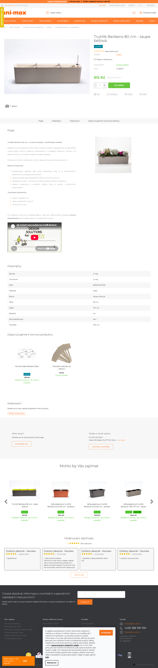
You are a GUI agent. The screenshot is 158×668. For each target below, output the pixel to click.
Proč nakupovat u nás (12, 627)
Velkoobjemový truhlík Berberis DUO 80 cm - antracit (97, 505)
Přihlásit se (85, 602)
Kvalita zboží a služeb (51, 624)
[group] (25, 499)
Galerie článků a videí (117, 5)
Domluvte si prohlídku (101, 447)
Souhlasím (106, 633)
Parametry (56, 121)
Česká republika (87, 624)
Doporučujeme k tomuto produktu (104, 121)
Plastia (119, 54)
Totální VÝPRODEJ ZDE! (57, 1)
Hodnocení (75, 121)
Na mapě (121, 440)
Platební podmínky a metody (15, 635)
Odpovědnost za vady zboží (53, 627)
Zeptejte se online (132, 632)
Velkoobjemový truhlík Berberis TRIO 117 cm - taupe (133, 505)
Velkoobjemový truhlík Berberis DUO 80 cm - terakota (60, 505)
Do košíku (119, 85)
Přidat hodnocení (16, 414)
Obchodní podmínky (12, 624)
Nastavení (51, 663)
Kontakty (131, 5)
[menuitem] (9, 21)
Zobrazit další (79, 575)
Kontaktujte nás (21, 444)
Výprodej (102, 5)
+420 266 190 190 (9, 5)
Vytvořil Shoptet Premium (145, 665)
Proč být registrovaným (13, 638)
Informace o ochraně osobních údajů (18, 630)
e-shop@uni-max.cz (132, 624)
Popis (41, 121)
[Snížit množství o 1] (95, 85)
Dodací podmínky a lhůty (13, 632)
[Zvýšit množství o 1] (104, 85)
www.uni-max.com (88, 627)
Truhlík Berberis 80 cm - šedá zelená (25, 505)
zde (47, 657)
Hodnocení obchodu (79, 538)
